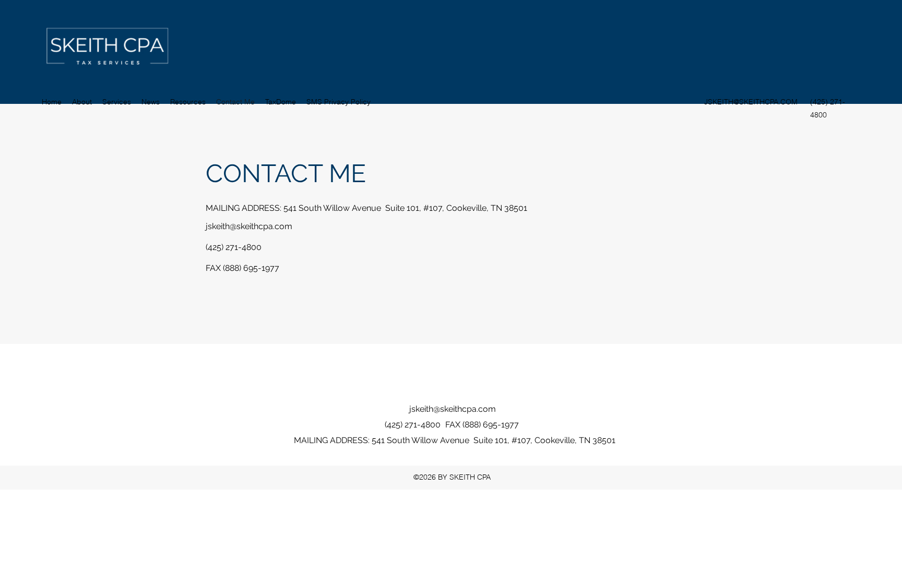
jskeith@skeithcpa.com (249, 226)
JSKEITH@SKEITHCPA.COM (751, 101)
